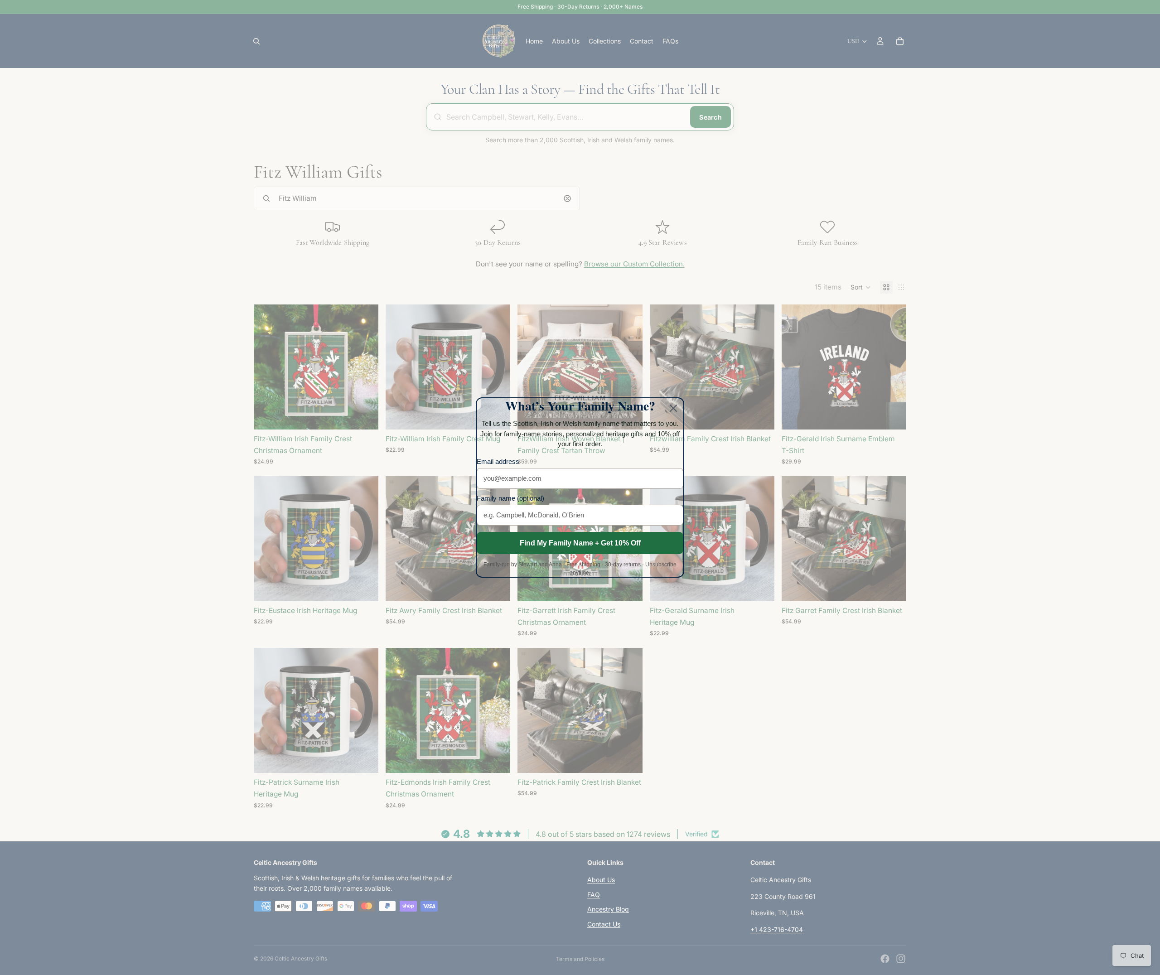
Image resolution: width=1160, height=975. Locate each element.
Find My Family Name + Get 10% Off (580, 543)
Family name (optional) (510, 498)
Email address (498, 461)
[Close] (673, 408)
